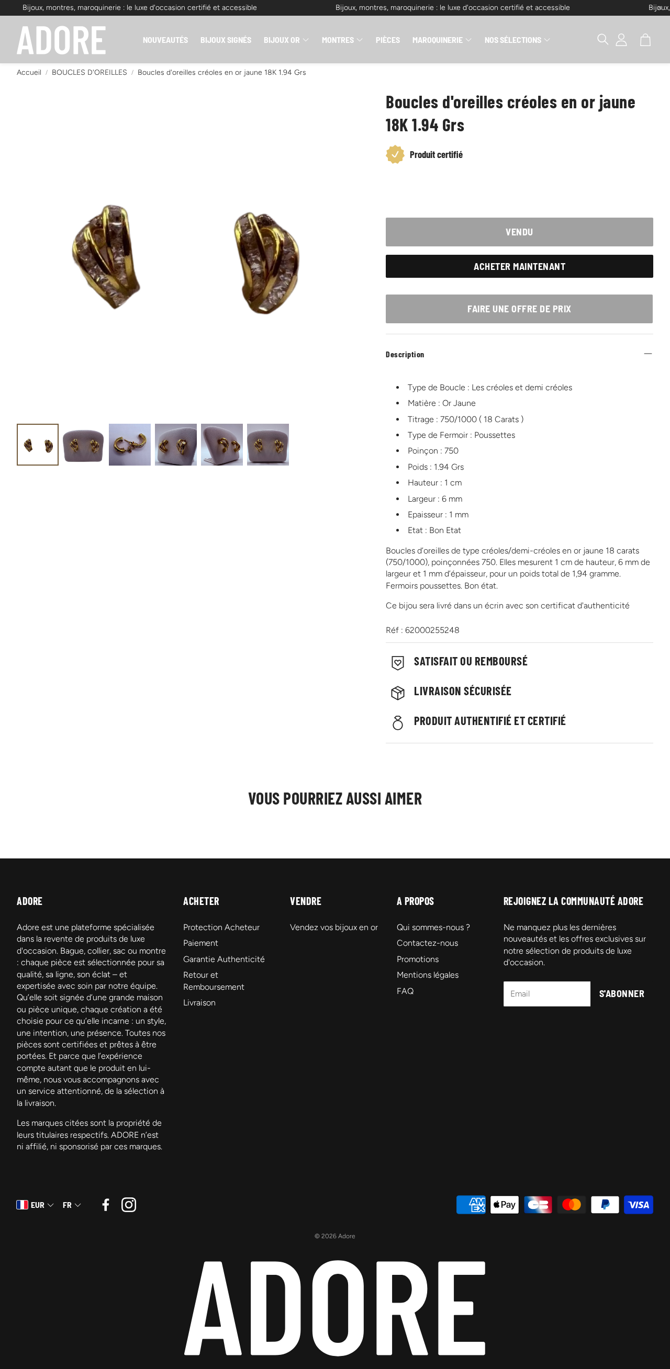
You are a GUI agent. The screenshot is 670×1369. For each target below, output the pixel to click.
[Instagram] (128, 1204)
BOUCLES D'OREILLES (89, 72)
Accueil (29, 72)
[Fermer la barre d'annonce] (659, 8)
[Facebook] (105, 1204)
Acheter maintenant (519, 266)
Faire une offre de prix (519, 308)
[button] (597, 39)
